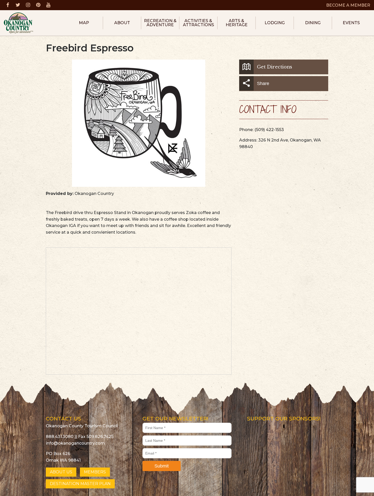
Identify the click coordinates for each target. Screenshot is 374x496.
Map (84, 22)
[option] (139, 123)
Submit (161, 466)
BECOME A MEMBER (348, 5)
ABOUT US (61, 472)
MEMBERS (95, 472)
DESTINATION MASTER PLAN (80, 483)
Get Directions (274, 67)
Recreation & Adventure (160, 22)
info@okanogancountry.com (75, 443)
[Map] (139, 311)
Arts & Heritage (237, 22)
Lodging (275, 22)
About (122, 22)
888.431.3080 (60, 436)
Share (263, 83)
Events (351, 22)
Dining (313, 22)
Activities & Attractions (198, 22)
